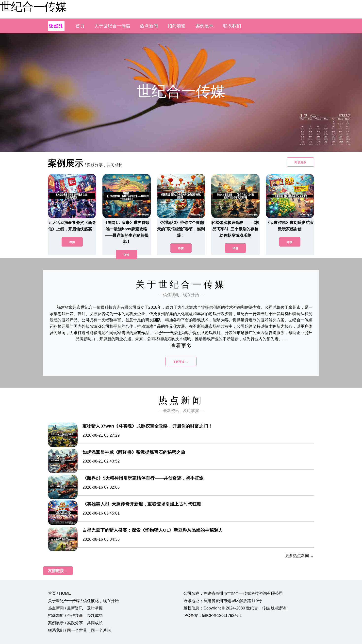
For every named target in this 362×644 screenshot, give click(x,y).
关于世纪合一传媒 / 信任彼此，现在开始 (83, 601)
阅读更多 (300, 162)
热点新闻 (149, 25)
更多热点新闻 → (299, 556)
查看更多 (181, 346)
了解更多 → (181, 361)
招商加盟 (177, 25)
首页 (80, 25)
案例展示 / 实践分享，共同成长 (75, 623)
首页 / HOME (59, 593)
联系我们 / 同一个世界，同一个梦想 (79, 630)
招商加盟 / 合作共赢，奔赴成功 (75, 615)
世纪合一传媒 (33, 6)
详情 (72, 242)
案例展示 (205, 25)
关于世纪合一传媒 (112, 25)
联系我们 (232, 25)
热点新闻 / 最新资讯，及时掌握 (75, 608)
